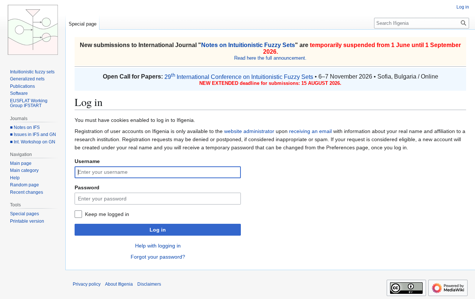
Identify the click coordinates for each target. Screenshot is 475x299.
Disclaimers (149, 284)
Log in (158, 230)
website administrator (249, 131)
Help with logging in (158, 246)
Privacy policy (87, 284)
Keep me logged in (107, 214)
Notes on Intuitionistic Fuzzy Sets (248, 45)
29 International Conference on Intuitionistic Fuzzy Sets (238, 77)
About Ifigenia (119, 284)
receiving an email (310, 131)
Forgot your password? (158, 257)
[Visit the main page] (32, 29)
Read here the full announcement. (270, 58)
